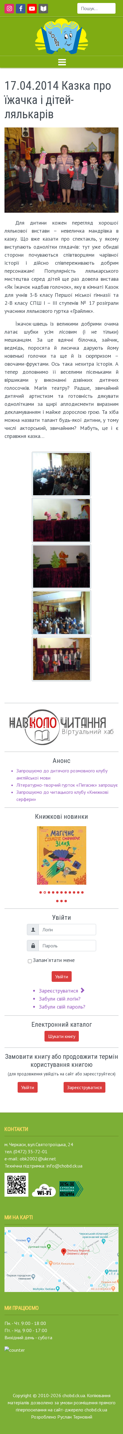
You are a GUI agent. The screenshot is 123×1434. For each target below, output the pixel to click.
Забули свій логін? (60, 998)
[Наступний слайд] (77, 853)
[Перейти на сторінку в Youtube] (31, 11)
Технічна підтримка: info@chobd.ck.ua (43, 1166)
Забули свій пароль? (62, 1006)
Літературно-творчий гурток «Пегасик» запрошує (67, 785)
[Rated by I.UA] (14, 1349)
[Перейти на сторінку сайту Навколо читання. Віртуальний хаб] (43, 11)
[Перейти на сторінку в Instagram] (8, 11)
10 (78, 892)
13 (61, 901)
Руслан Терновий (74, 1417)
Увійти (61, 976)
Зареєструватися (59, 990)
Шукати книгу (61, 1036)
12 (57, 901)
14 (65, 901)
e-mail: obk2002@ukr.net (30, 1159)
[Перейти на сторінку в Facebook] (19, 11)
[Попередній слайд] (46, 853)
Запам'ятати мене (54, 960)
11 (82, 892)
